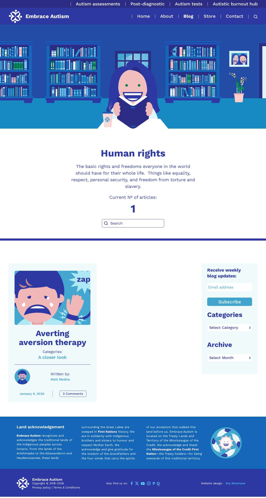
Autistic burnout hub (235, 3)
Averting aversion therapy (52, 338)
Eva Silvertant (235, 483)
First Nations (107, 431)
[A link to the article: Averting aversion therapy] (52, 298)
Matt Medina (60, 379)
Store (210, 16)
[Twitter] (137, 483)
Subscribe (229, 301)
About (166, 16)
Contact (234, 16)
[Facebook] (132, 483)
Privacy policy (41, 487)
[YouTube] (143, 483)
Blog (188, 16)
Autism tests (188, 3)
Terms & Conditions (66, 487)
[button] (253, 16)
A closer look (52, 357)
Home (143, 16)
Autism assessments (98, 3)
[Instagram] (149, 483)
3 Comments (73, 394)
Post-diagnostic (148, 3)
